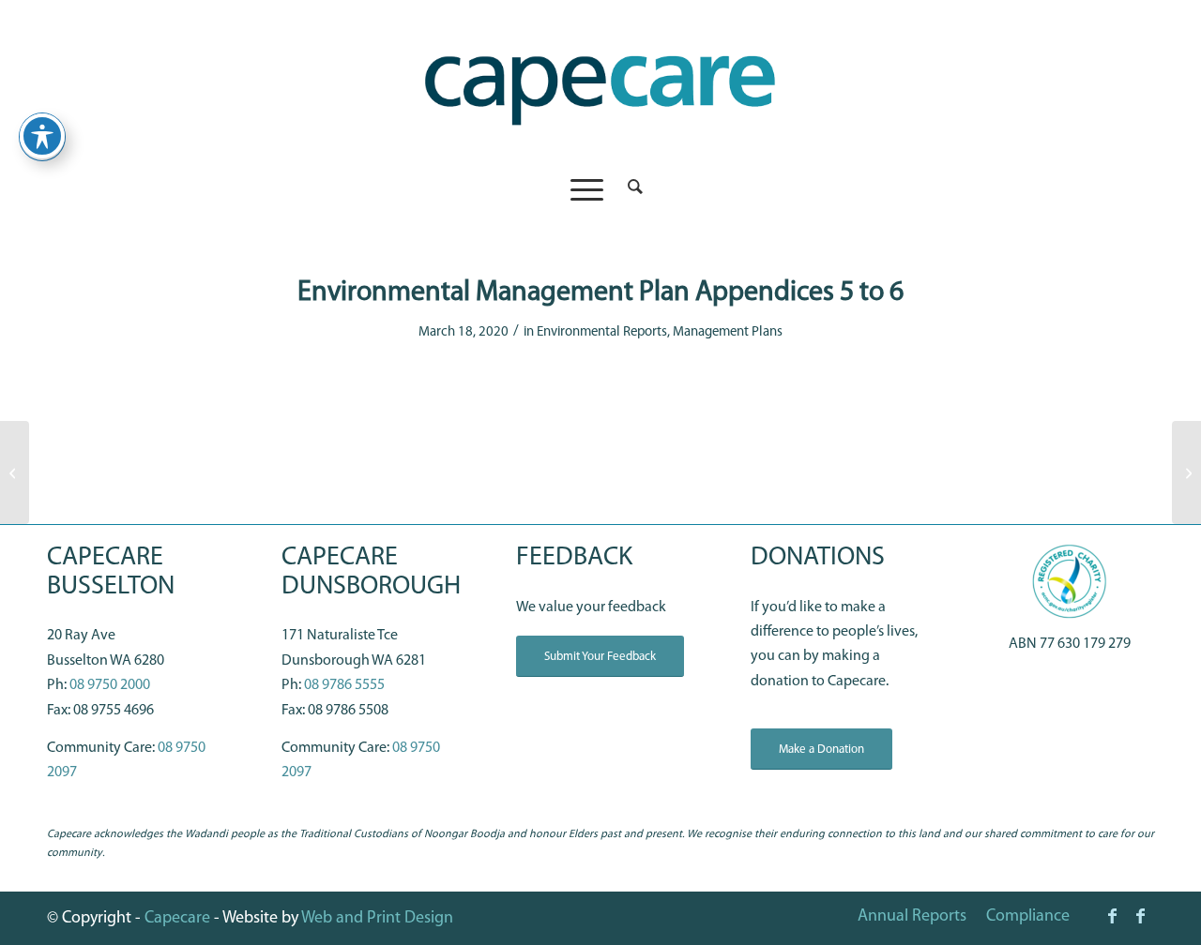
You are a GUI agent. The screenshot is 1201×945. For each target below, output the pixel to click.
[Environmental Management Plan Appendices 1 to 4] (14, 472)
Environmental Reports (602, 332)
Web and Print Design (377, 918)
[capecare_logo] (600, 83)
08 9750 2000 (109, 685)
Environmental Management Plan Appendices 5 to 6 (600, 293)
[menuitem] (629, 189)
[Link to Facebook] (1112, 916)
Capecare (177, 918)
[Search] (629, 189)
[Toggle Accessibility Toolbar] (42, 135)
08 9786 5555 (344, 685)
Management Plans (728, 332)
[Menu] (587, 189)
